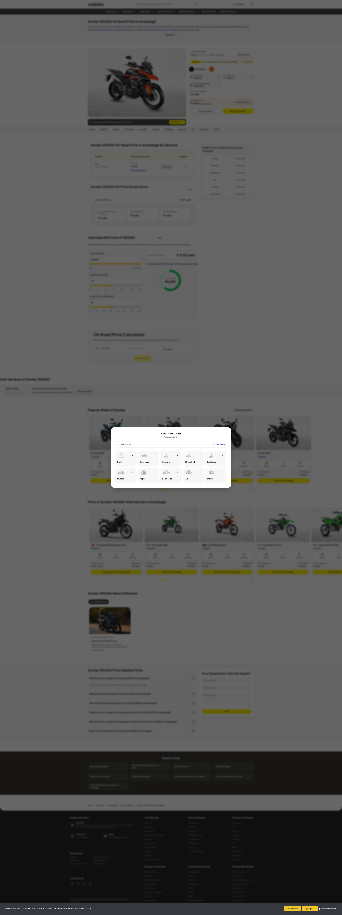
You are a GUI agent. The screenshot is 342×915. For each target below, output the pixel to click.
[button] (328, 908)
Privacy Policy (85, 908)
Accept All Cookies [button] (292, 908)
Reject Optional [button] (310, 908)
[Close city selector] (227, 431)
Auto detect (220, 444)
